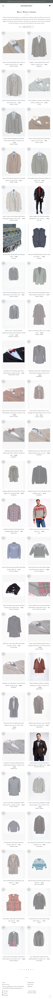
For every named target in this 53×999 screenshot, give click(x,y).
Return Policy (30, 984)
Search (3, 982)
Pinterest (5, 993)
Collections (30, 986)
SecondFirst (26, 6)
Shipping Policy (31, 982)
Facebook (5, 991)
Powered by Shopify (32, 992)
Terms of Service (5, 984)
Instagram (5, 995)
